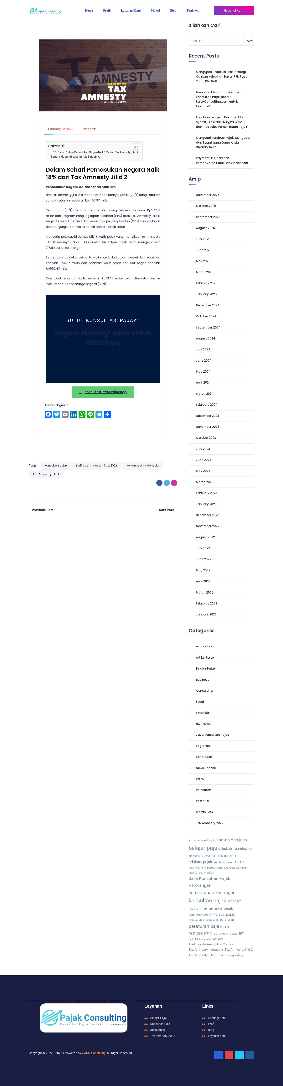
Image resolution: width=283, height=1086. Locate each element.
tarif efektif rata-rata (200, 939)
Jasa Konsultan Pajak (212, 735)
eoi (215, 862)
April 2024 (203, 382)
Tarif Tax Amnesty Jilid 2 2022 (96, 465)
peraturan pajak (205, 926)
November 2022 (207, 526)
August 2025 (205, 228)
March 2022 (204, 592)
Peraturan (203, 790)
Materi (155, 10)
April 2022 (203, 581)
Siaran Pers (204, 812)
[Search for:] (208, 40)
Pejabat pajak (224, 914)
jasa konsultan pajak (201, 872)
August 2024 (205, 338)
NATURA (209, 908)
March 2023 (204, 482)
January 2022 (206, 614)
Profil (107, 10)
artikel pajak (207, 840)
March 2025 (205, 272)
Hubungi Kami (234, 10)
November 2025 (207, 195)
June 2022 (203, 559)
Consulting (204, 691)
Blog (173, 10)
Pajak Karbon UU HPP (200, 914)
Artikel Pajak (205, 657)
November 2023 (207, 427)
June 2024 (204, 361)
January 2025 (206, 294)
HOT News (203, 724)
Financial (203, 713)
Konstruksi (204, 757)
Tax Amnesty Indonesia (142, 465)
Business (202, 680)
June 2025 (203, 250)
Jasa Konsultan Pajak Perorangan (209, 882)
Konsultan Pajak (161, 1024)
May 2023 (203, 471)
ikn (236, 862)
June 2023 (203, 460)
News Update (206, 768)
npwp (218, 908)
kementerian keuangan (212, 892)
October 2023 (206, 438)
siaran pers (221, 933)
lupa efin (195, 908)
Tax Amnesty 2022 (209, 823)
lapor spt (234, 901)
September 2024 (208, 327)
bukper (227, 848)
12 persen (194, 840)
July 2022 (203, 548)
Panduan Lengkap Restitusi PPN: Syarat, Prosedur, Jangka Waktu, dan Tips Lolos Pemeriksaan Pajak (221, 122)
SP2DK (233, 933)
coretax (241, 849)
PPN (226, 927)
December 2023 (207, 416)
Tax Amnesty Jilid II (46, 474)
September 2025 (208, 217)
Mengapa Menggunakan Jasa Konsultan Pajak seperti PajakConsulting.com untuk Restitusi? (219, 99)
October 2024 (206, 316)
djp (250, 849)
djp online (194, 855)
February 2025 (206, 283)
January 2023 (206, 504)
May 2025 (203, 261)
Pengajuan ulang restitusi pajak (203, 920)
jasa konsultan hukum (235, 867)
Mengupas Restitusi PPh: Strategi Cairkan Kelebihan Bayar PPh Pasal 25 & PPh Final (222, 76)
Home (89, 10)
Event (200, 702)
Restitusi (202, 801)
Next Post (166, 510)
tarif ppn (217, 939)
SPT (241, 933)
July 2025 (203, 239)
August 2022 (205, 537)
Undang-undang (234, 955)
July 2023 (203, 449)
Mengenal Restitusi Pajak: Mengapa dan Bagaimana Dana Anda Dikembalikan (223, 142)
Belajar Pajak (205, 668)
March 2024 (205, 394)
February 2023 (206, 493)
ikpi (242, 862)
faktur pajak (225, 862)
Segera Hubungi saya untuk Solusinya (75, 156)
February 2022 (206, 603)
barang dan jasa (231, 840)
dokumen (208, 855)
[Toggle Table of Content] (134, 146)
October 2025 (206, 206)
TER (221, 955)
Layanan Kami (131, 10)
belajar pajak (204, 848)
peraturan (227, 919)
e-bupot (223, 856)
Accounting (204, 646)
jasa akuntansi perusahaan (205, 867)
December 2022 (207, 515)
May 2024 (203, 372)
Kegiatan (203, 746)
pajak (228, 908)
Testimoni (193, 10)
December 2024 (207, 305)
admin (92, 129)
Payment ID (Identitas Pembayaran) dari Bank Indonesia (222, 160)
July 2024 (203, 349)
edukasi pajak (200, 861)
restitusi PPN (200, 933)
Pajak (200, 779)
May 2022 (203, 570)
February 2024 (207, 405)
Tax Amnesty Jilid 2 (239, 949)
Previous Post (43, 510)
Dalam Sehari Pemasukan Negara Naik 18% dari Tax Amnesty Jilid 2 (98, 152)
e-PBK (232, 855)
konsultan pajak (56, 465)
